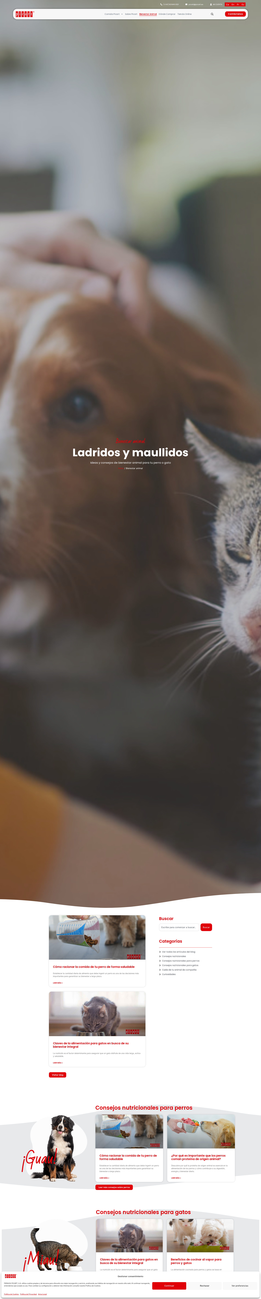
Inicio (121, 468)
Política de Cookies (11, 1294)
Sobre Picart (131, 14)
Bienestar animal (148, 14)
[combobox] (179, 927)
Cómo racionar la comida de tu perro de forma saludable (94, 967)
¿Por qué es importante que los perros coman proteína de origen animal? (198, 1157)
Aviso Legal (42, 1294)
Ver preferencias (240, 1285)
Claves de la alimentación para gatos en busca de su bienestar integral (91, 1045)
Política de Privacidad (28, 1294)
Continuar (169, 1285)
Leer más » (58, 983)
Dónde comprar (167, 14)
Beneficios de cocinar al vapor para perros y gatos (196, 1261)
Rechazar (204, 1285)
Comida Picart (112, 14)
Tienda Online (184, 14)
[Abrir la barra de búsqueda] (212, 14)
